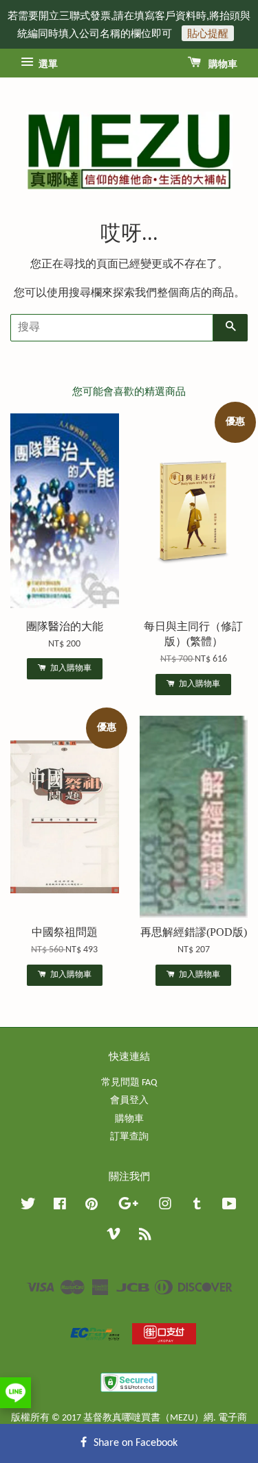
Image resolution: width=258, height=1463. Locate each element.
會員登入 (129, 1100)
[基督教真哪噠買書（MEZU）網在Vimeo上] (113, 1237)
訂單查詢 (129, 1137)
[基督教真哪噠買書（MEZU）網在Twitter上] (28, 1206)
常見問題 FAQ (129, 1082)
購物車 (221, 65)
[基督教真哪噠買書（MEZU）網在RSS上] (145, 1237)
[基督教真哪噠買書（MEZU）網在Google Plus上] (128, 1206)
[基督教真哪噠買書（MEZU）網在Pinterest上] (91, 1206)
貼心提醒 (207, 33)
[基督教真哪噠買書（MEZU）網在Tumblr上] (197, 1206)
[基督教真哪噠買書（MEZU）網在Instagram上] (165, 1206)
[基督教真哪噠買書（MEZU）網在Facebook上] (59, 1206)
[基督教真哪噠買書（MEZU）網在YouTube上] (229, 1206)
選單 (47, 65)
